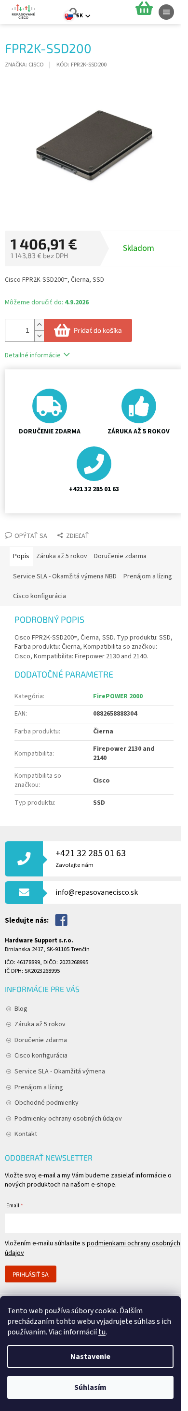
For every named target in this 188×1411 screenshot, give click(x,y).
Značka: (24, 64)
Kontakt (25, 1134)
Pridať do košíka (98, 330)
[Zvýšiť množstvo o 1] (39, 324)
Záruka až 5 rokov (40, 1024)
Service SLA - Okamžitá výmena (59, 1071)
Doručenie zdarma (40, 1040)
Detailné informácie (33, 355)
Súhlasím (90, 1387)
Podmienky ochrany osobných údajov (68, 1119)
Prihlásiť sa (31, 1274)
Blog (20, 1009)
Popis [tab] (21, 556)
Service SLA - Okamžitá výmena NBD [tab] (65, 576)
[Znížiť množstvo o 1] (39, 335)
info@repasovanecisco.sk (96, 892)
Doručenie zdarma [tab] (120, 556)
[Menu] (166, 12)
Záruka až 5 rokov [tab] (61, 556)
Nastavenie (90, 1356)
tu (102, 1332)
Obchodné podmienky (46, 1103)
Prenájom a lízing (38, 1087)
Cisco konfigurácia (40, 1055)
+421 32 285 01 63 (90, 858)
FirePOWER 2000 (118, 696)
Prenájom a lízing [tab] (147, 576)
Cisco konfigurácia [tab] (39, 596)
